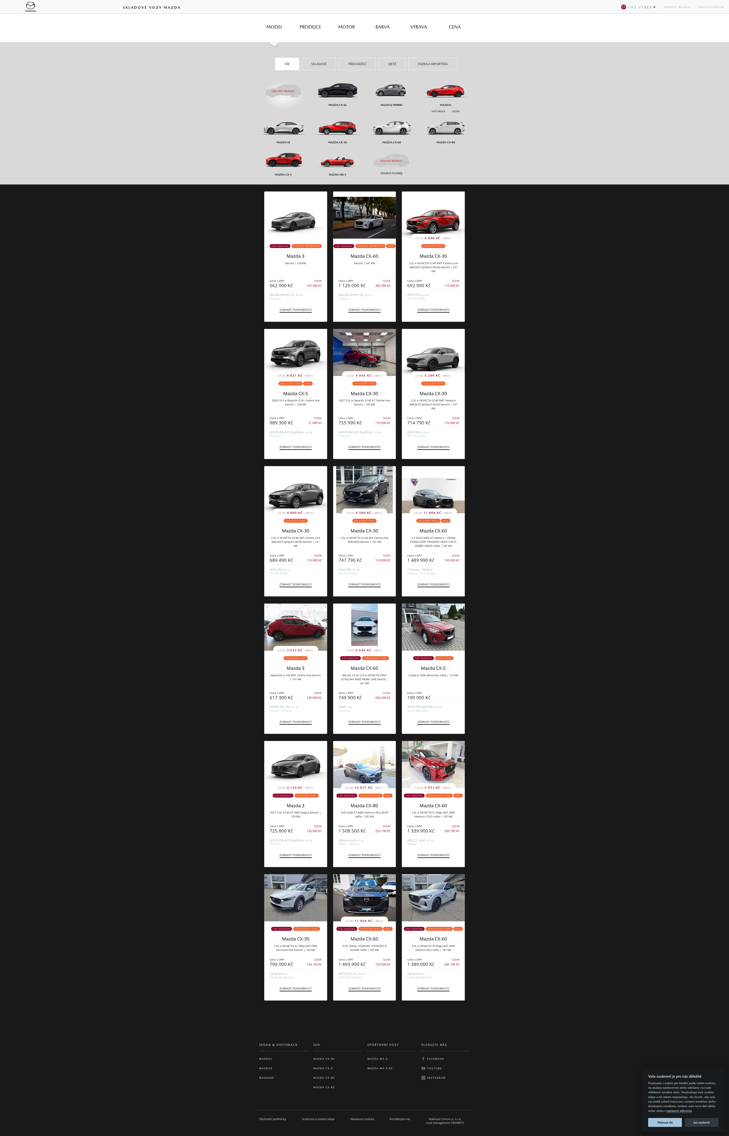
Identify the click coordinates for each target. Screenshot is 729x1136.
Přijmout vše (665, 1122)
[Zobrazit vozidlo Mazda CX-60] (364, 215)
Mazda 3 (296, 256)
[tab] (274, 27)
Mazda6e (266, 1077)
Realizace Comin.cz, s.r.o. (445, 1119)
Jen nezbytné (702, 1122)
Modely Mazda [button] (677, 7)
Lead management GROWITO (445, 1123)
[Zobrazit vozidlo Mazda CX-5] (433, 627)
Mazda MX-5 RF (380, 1068)
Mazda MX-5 (377, 1058)
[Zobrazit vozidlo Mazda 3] (295, 215)
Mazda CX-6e (324, 1087)
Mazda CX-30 (433, 256)
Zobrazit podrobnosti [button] (295, 309)
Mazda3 (265, 1068)
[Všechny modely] (283, 88)
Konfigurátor (711, 7)
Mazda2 (265, 1058)
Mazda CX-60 (364, 256)
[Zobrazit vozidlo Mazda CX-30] (295, 897)
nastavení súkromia (679, 1111)
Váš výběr (642, 7)
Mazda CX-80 (364, 805)
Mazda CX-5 (295, 393)
